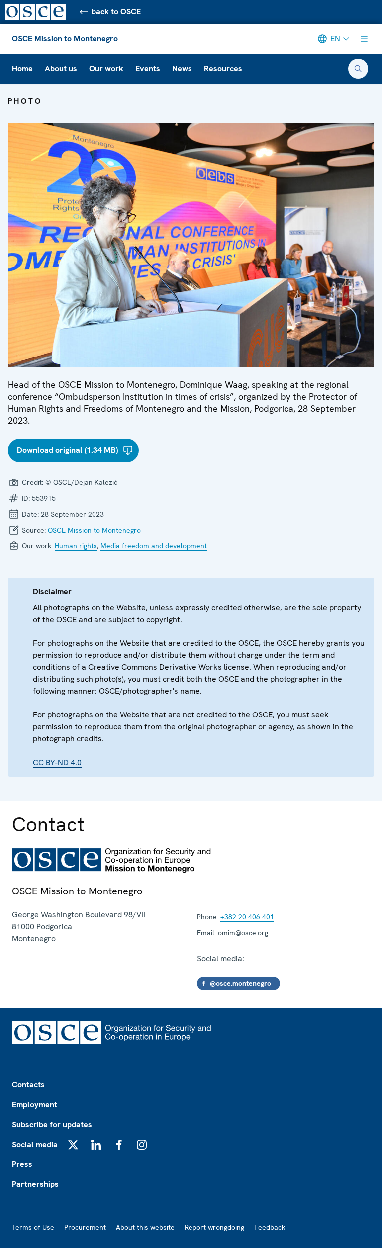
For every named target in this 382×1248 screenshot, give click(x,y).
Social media (35, 1144)
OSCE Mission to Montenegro (65, 38)
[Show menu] (364, 39)
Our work (106, 68)
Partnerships (35, 1184)
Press (22, 1164)
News (182, 68)
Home (22, 68)
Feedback (269, 1227)
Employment (34, 1104)
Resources (223, 68)
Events (147, 68)
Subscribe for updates (52, 1124)
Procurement (85, 1227)
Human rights (76, 545)
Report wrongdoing (214, 1227)
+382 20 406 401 (247, 916)
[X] (73, 1144)
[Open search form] (358, 69)
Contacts (28, 1084)
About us (61, 68)
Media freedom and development (153, 545)
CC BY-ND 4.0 (57, 762)
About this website (145, 1227)
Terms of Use (33, 1227)
